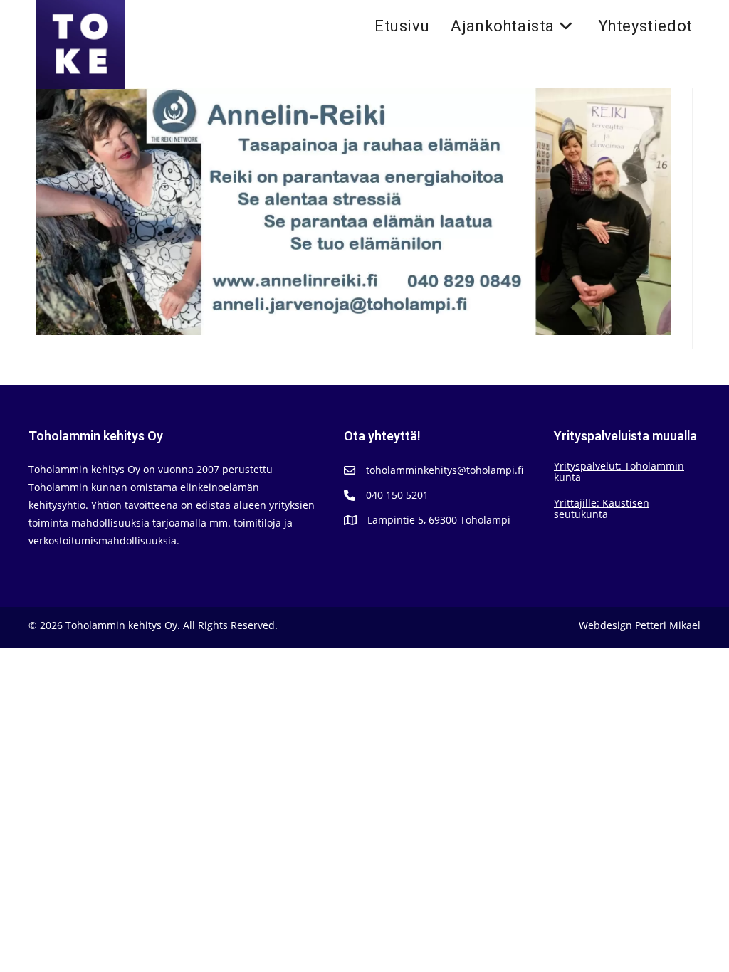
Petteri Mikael (668, 625)
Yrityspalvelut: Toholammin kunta (619, 471)
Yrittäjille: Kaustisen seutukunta (601, 508)
